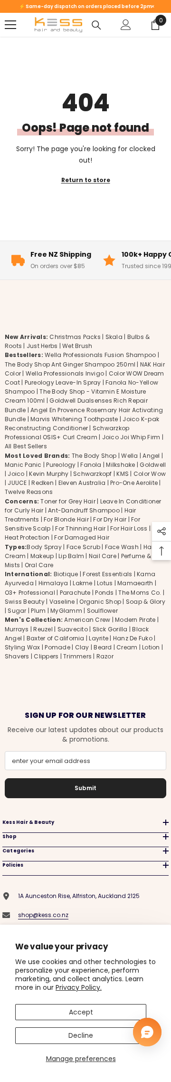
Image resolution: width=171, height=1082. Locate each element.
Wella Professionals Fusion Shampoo (100, 355)
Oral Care (39, 565)
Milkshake (120, 465)
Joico (16, 474)
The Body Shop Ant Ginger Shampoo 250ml (70, 364)
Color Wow (149, 474)
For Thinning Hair (80, 528)
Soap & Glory (145, 602)
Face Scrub (83, 547)
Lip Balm (71, 556)
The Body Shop (94, 456)
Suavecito (72, 629)
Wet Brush (77, 346)
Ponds (104, 593)
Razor (105, 656)
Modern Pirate (135, 620)
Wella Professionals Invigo (65, 373)
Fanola (90, 465)
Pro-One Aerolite (134, 483)
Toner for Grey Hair (67, 501)
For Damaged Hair (81, 537)
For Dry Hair (109, 519)
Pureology (61, 465)
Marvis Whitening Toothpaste (74, 419)
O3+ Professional (30, 593)
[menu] (10, 24)
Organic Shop (100, 602)
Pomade (57, 647)
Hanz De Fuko (132, 638)
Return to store (85, 180)
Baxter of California (56, 638)
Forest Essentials (107, 574)
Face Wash (122, 547)
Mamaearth (135, 583)
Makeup (42, 556)
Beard (103, 647)
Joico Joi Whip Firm (131, 437)
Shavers (17, 656)
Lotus (105, 583)
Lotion (151, 647)
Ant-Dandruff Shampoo (84, 510)
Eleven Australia (82, 483)
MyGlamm (66, 611)
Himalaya (53, 583)
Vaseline (62, 602)
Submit (85, 788)
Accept (81, 1012)
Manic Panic (23, 465)
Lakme (82, 583)
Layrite (98, 638)
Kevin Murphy (48, 474)
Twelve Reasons (29, 492)
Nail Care (102, 556)
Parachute (75, 593)
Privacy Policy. (79, 987)
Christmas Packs (75, 337)
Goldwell (153, 465)
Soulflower (102, 611)
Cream (126, 647)
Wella (129, 456)
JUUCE (17, 483)
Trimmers (77, 656)
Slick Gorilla (110, 629)
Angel (151, 456)
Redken (42, 483)
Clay (82, 647)
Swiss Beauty (25, 602)
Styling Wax (22, 647)
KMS (122, 474)
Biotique (66, 574)
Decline (80, 1035)
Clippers (46, 656)
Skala (114, 337)
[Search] (96, 25)
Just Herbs (42, 346)
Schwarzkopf (92, 474)
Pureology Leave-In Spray (63, 382)
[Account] (126, 24)
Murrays (17, 629)
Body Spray (44, 547)
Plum (38, 611)
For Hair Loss (128, 528)
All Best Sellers (26, 446)
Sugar (17, 611)
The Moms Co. (139, 593)
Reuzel (42, 629)
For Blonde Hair (66, 519)
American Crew (87, 620)
